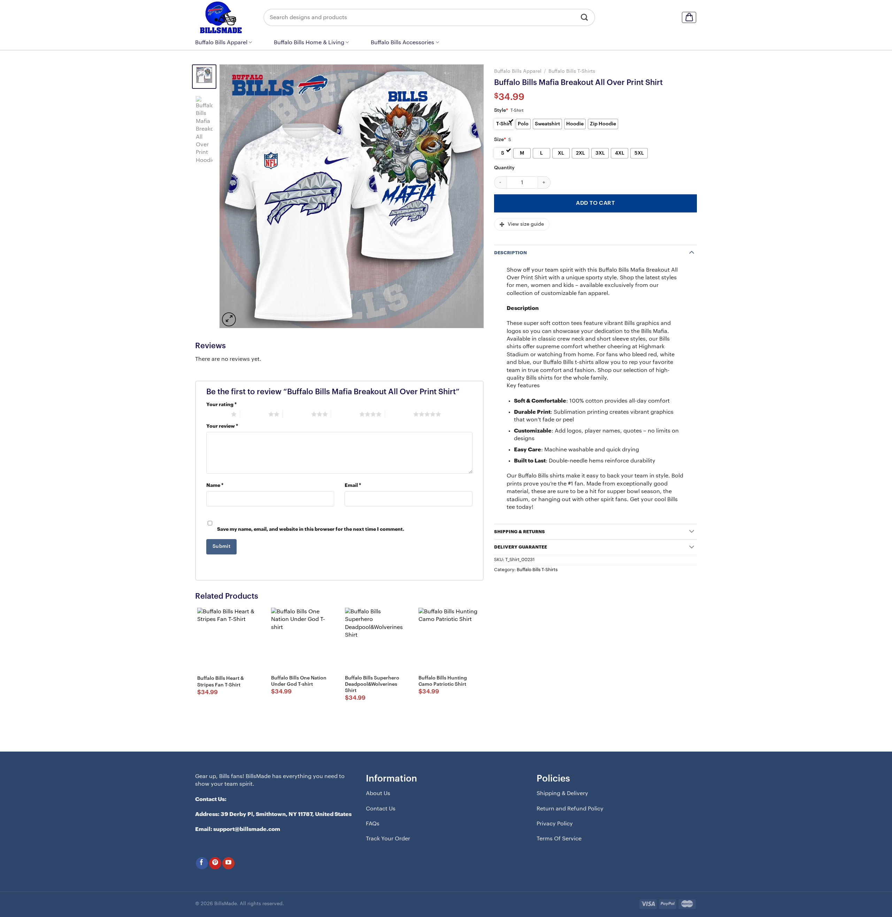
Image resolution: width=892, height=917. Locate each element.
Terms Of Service (559, 838)
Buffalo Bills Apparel (221, 42)
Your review (222, 426)
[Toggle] (691, 252)
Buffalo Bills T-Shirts (571, 71)
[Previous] (234, 196)
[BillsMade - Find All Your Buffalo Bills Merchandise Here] (224, 17)
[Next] (469, 196)
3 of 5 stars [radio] (297, 414)
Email (353, 485)
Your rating (221, 404)
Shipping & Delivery (562, 793)
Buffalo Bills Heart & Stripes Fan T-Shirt (220, 681)
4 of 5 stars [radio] (345, 414)
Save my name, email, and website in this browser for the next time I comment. (310, 529)
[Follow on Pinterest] (215, 863)
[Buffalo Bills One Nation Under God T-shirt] (302, 639)
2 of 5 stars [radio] (254, 414)
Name (214, 485)
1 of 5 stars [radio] (217, 414)
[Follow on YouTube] (228, 863)
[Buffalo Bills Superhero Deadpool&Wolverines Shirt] (376, 639)
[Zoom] (229, 319)
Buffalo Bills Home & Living (309, 42)
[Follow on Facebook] (202, 863)
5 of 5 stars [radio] (399, 414)
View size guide (526, 224)
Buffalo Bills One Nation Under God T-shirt (298, 681)
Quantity (504, 167)
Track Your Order (388, 838)
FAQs (372, 823)
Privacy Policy (555, 823)
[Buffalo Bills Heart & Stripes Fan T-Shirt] (228, 639)
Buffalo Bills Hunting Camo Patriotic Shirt (442, 681)
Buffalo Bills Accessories (402, 42)
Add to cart (595, 203)
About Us (378, 793)
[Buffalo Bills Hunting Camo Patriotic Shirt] (449, 639)
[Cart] (689, 17)
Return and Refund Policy (570, 808)
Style (501, 110)
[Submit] (585, 17)
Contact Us (380, 808)
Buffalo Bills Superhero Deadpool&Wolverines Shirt (372, 684)
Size (500, 139)
